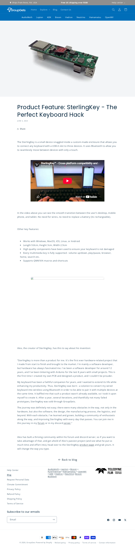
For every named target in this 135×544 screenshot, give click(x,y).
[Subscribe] (53, 519)
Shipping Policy (14, 498)
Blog (9, 475)
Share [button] (22, 128)
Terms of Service (15, 503)
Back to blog (69, 459)
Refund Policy (13, 494)
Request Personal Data (18, 479)
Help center (119, 2)
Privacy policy (74, 543)
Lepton (39, 17)
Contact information (107, 543)
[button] (44, 9)
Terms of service (89, 543)
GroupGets (30, 542)
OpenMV (109, 17)
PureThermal (54, 471)
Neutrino (81, 17)
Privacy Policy (14, 489)
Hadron (69, 17)
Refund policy (60, 543)
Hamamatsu (95, 17)
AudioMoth (27, 17)
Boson (58, 17)
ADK (49, 17)
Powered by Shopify (44, 542)
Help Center (13, 470)
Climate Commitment (17, 484)
